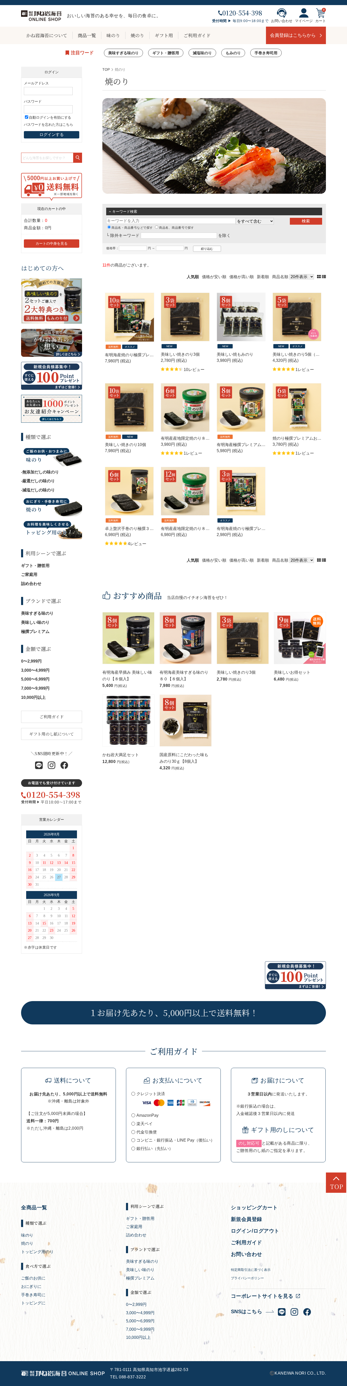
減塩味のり (202, 53)
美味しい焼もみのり (235, 354)
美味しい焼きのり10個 (125, 444)
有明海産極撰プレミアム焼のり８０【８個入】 (259, 444)
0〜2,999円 (31, 661)
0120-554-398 (242, 12)
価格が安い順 (214, 277)
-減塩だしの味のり (38, 490)
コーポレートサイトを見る (262, 1296)
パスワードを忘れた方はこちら (48, 124)
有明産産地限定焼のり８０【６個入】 (195, 438)
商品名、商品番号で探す (176, 227)
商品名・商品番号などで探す (132, 227)
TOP (106, 69)
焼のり (137, 35)
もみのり (233, 53)
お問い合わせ (281, 21)
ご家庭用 (29, 574)
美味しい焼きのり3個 (180, 354)
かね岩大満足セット (120, 755)
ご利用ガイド (197, 35)
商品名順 (280, 277)
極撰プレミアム (35, 631)
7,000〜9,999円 (35, 688)
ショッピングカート (254, 1207)
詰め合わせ (31, 583)
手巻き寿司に (33, 1295)
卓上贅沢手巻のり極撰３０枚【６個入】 (141, 528)
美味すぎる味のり (123, 53)
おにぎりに (31, 1286)
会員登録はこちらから (293, 35)
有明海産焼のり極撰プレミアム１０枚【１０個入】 (151, 355)
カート (320, 21)
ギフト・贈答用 (165, 53)
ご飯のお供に (33, 1278)
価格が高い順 (241, 277)
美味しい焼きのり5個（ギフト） (302, 354)
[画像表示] (319, 277)
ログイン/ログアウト (255, 1231)
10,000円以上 (33, 697)
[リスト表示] (324, 277)
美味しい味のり (35, 622)
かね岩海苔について (46, 35)
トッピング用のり (37, 1252)
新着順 (263, 277)
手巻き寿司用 (266, 53)
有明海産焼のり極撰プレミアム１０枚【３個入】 (261, 528)
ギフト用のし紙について (51, 734)
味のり (113, 35)
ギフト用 (164, 35)
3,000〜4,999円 (35, 670)
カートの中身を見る (52, 243)
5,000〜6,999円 (35, 679)
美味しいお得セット (292, 672)
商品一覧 (87, 35)
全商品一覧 (34, 1207)
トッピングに (33, 1303)
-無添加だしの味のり (40, 472)
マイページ (304, 21)
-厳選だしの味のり (38, 481)
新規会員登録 (246, 1219)
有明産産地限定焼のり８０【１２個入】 (197, 528)
